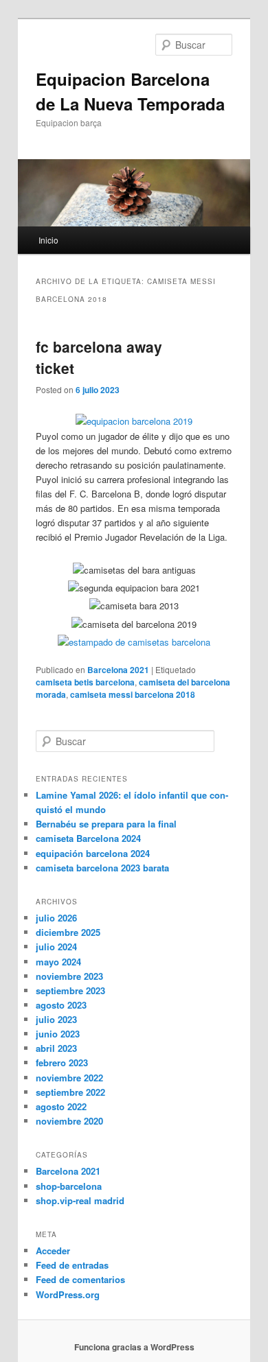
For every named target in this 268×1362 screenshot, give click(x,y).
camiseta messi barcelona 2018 (132, 694)
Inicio (48, 240)
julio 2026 (56, 917)
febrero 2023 (62, 1062)
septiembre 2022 (70, 1092)
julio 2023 (56, 1019)
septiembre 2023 (70, 990)
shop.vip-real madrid (80, 1200)
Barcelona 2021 (118, 670)
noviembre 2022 (69, 1077)
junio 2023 (58, 1033)
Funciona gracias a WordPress (134, 1347)
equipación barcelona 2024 (93, 853)
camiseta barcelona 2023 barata (102, 867)
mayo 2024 (58, 961)
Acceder (53, 1250)
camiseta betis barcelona (85, 682)
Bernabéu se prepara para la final (106, 823)
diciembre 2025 (68, 932)
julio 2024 (56, 946)
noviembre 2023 (69, 976)
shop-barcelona (69, 1186)
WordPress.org (68, 1294)
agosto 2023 (61, 1004)
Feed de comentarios (80, 1279)
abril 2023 (56, 1048)
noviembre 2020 (69, 1120)
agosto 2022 (61, 1106)
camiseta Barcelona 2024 (88, 838)
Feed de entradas (72, 1264)
